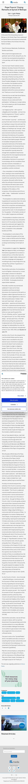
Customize (13, 404)
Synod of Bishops (20, 700)
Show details (21, 395)
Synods (17, 692)
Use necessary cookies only (14, 409)
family (18, 698)
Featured (4, 692)
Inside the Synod (11, 692)
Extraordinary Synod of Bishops (8, 698)
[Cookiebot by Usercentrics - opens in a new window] (20, 374)
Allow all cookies (14, 400)
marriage (13, 700)
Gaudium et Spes (5, 700)
